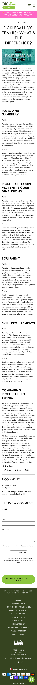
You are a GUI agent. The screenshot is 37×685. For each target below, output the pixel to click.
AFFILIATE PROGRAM (18, 614)
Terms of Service (28, 560)
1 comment (14, 23)
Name (4, 509)
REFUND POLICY (18, 621)
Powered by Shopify (18, 683)
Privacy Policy (14, 560)
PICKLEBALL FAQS (18, 603)
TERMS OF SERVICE (18, 634)
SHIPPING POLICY (18, 617)
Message (6, 529)
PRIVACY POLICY (18, 624)
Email (5, 519)
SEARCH (18, 600)
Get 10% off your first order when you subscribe (18, 592)
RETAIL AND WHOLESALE (18, 610)
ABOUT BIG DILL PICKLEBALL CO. (18, 607)
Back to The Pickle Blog (20, 579)
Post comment (18, 552)
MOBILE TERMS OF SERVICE (18, 627)
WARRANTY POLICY (18, 631)
